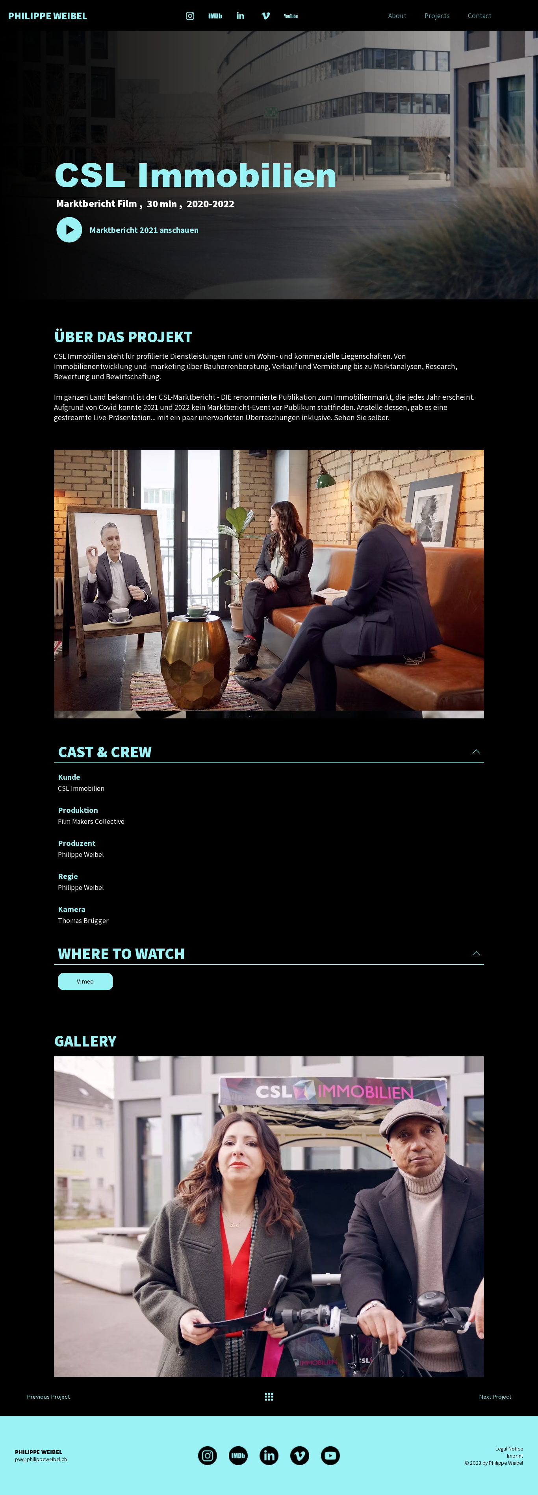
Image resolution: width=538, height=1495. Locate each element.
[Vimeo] (299, 1455)
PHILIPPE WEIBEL (47, 15)
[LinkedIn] (269, 1455)
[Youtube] (330, 1455)
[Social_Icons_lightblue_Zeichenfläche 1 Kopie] (266, 16)
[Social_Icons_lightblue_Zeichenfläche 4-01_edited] (291, 16)
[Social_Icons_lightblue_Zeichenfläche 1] (190, 16)
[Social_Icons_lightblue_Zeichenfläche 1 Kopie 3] (215, 16)
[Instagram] (207, 1455)
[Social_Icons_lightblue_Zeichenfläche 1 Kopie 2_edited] (240, 16)
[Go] (69, 229)
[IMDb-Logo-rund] (238, 1455)
